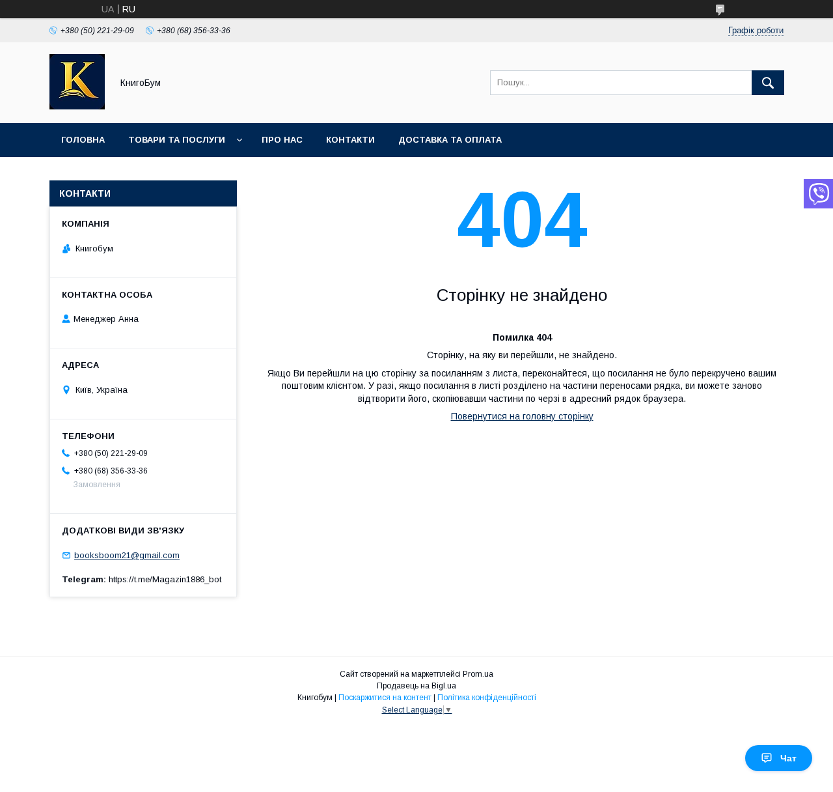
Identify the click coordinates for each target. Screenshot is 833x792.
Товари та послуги (176, 140)
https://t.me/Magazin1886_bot (165, 579)
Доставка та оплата (450, 140)
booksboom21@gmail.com (127, 555)
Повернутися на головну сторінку (522, 416)
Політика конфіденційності (486, 697)
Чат (788, 758)
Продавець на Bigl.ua (416, 685)
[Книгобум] (77, 106)
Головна (83, 140)
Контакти (350, 140)
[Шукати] (768, 82)
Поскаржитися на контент (384, 697)
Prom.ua (478, 674)
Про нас (282, 140)
